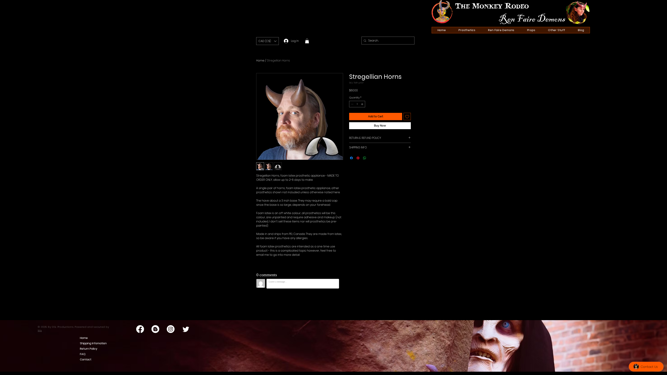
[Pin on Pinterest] (358, 158)
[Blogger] (155, 329)
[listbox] (267, 41)
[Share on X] (371, 158)
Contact (85, 359)
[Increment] (362, 104)
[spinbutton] (357, 104)
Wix (40, 330)
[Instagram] (171, 329)
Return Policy (88, 349)
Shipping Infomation (91, 343)
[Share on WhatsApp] (365, 158)
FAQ (82, 354)
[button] (267, 41)
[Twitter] (186, 329)
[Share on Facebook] (351, 158)
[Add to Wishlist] (407, 116)
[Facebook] (140, 329)
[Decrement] (352, 104)
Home (260, 60)
